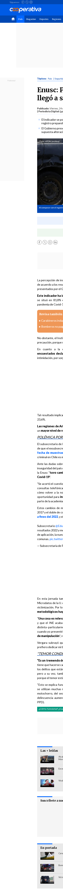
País (20, 19)
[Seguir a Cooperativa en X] (27, 2)
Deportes (43, 19)
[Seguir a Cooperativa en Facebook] (23, 2)
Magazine (31, 19)
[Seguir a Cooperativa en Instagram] (31, 2)
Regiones (56, 19)
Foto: (42, 141)
